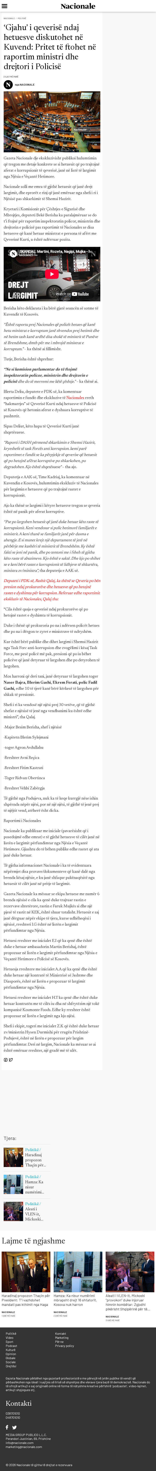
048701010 (13, 1417)
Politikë (22, 18)
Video (9, 1337)
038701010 (13, 1413)
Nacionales (75, 398)
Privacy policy (64, 1346)
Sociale (11, 1362)
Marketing (61, 1337)
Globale (10, 1358)
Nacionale (9, 18)
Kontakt (60, 1333)
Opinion (11, 1354)
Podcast (11, 1346)
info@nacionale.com (20, 1443)
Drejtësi (11, 1366)
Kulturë (10, 1350)
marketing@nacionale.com (24, 1447)
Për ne (59, 1342)
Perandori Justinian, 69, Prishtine (28, 1438)
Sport (9, 1342)
